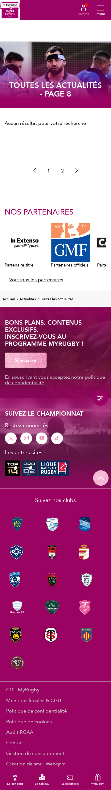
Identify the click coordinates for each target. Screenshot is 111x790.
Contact (15, 742)
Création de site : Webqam (36, 763)
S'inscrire (25, 360)
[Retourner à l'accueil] (10, 10)
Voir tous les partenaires (36, 279)
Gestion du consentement (35, 753)
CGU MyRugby (22, 689)
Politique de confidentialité (36, 710)
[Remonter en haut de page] (101, 478)
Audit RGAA (19, 732)
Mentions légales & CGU (33, 700)
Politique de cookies (29, 721)
